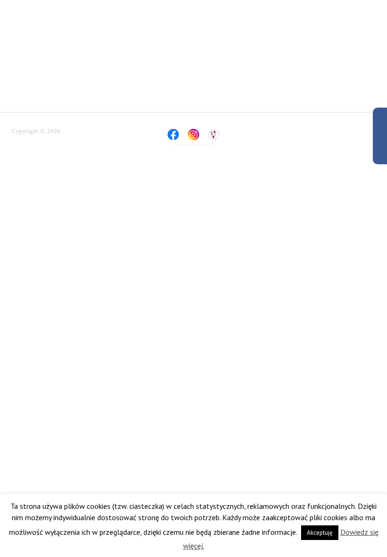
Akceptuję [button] (320, 533)
